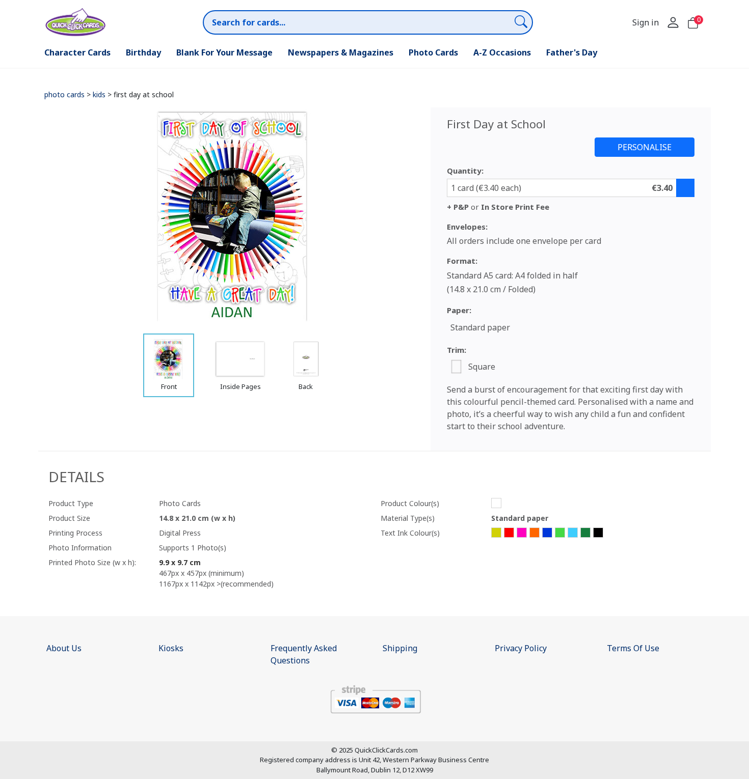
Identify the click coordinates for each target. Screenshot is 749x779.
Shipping (400, 648)
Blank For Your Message (224, 52)
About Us (64, 648)
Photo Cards (433, 52)
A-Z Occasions (502, 52)
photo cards (64, 94)
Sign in (645, 22)
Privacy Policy (521, 648)
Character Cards (77, 52)
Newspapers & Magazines (340, 52)
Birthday (143, 52)
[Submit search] (521, 21)
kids (99, 94)
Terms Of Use (633, 648)
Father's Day (571, 52)
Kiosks (170, 648)
